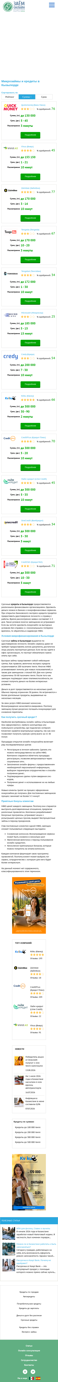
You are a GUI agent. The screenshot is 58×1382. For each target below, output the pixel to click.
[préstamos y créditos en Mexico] (31, 1378)
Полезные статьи (11, 1221)
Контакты (29, 1364)
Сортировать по (9, 92)
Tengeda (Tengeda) (30, 229)
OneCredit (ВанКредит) (32, 520)
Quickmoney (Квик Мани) (33, 105)
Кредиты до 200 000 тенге (27, 1132)
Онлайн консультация (29, 1350)
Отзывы (29, 1355)
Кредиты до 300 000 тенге (27, 1137)
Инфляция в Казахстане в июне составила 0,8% (34, 1101)
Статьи (29, 1345)
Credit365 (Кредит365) (32, 562)
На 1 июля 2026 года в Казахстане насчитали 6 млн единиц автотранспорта (34, 1082)
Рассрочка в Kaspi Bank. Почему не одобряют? (33, 1262)
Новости (19, 1049)
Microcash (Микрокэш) (32, 313)
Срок (44, 96)
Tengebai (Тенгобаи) (31, 271)
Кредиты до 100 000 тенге (27, 1127)
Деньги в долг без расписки (29, 1315)
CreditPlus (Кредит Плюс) (33, 437)
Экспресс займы (29, 1332)
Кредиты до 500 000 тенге (27, 1142)
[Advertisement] (29, 42)
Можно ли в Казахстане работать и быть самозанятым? (36, 1245)
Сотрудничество (29, 1360)
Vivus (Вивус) (27, 146)
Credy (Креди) (27, 354)
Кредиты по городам (29, 1292)
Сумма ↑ (27, 96)
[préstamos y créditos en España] (38, 1378)
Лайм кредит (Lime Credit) (34, 479)
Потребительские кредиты (29, 1304)
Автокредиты (29, 1296)
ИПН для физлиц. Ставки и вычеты (33, 1228)
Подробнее (30, 135)
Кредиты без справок (29, 1327)
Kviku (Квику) (27, 396)
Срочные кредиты (29, 1320)
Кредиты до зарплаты (29, 1308)
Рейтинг (9, 96)
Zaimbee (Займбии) (30, 188)
